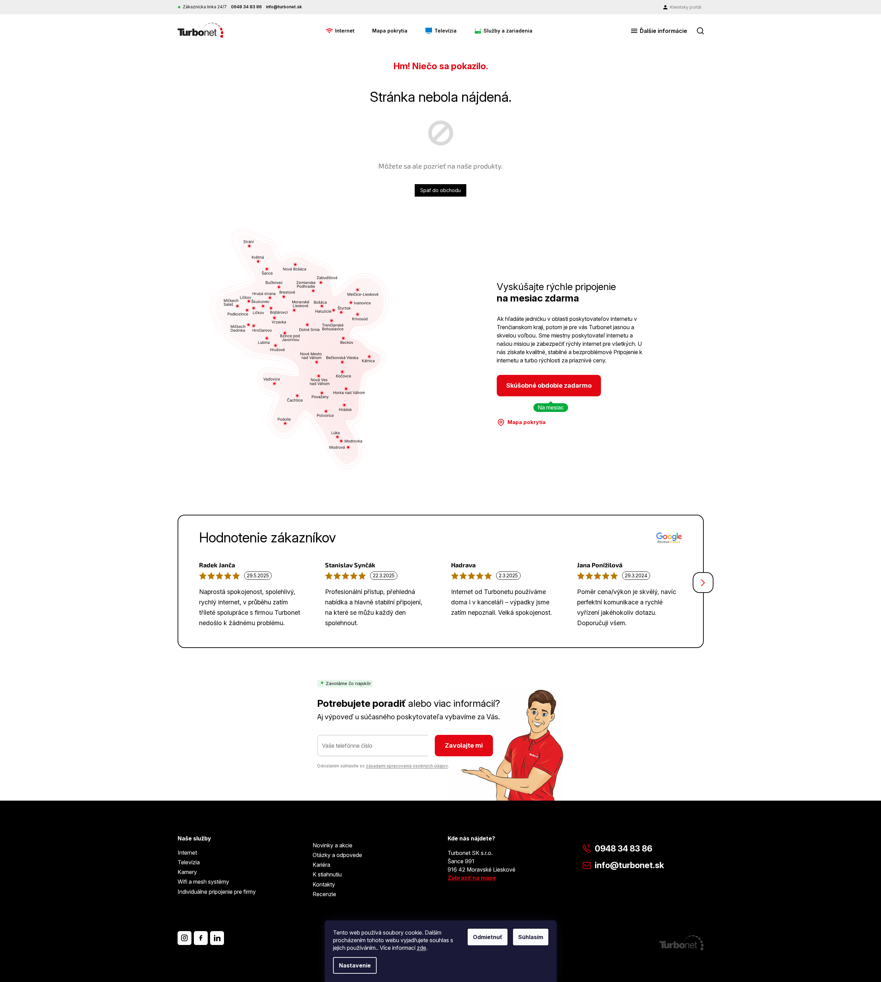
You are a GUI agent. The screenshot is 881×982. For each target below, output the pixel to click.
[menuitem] (340, 30)
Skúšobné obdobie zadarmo (549, 385)
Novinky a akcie (332, 845)
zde (421, 947)
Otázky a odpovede (337, 855)
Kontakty (324, 884)
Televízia (189, 862)
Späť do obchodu (440, 190)
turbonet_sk (184, 938)
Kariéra (321, 864)
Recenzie (324, 894)
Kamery (187, 871)
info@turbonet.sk (629, 865)
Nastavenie (355, 965)
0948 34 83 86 (623, 849)
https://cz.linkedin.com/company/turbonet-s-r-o (217, 938)
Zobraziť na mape (472, 877)
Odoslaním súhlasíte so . (383, 765)
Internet (187, 852)
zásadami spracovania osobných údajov (407, 765)
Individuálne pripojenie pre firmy (217, 891)
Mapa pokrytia (526, 422)
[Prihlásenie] (682, 7)
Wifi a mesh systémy (203, 881)
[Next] (703, 582)
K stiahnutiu (327, 874)
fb (201, 938)
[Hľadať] (700, 31)
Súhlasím (530, 937)
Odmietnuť (487, 937)
